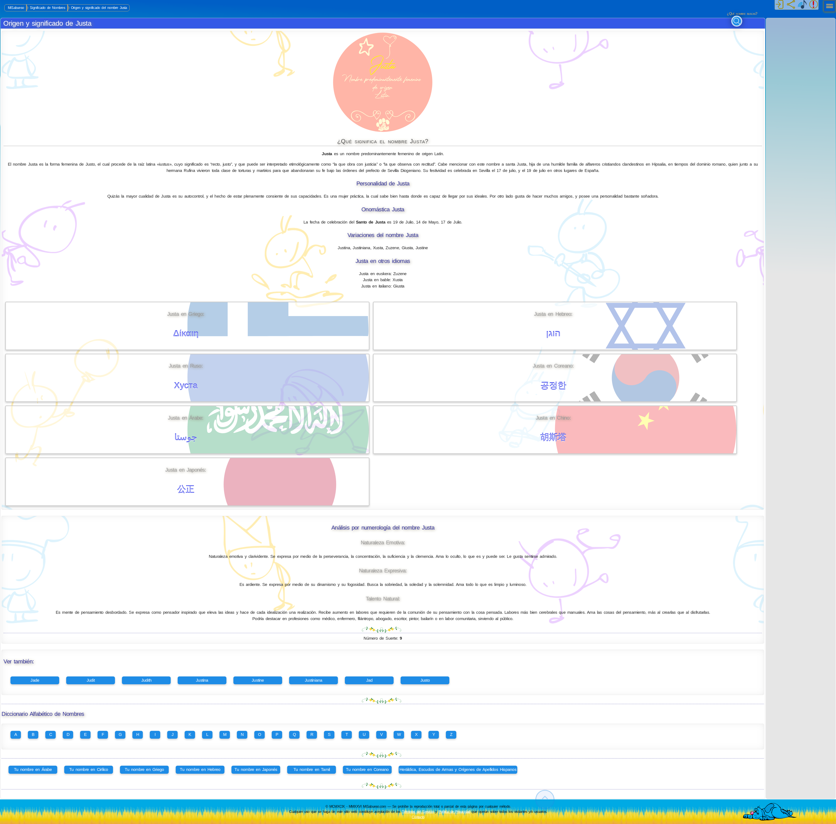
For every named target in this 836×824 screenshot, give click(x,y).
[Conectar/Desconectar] (779, 5)
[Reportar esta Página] (813, 5)
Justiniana (313, 680)
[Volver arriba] (545, 799)
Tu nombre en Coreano (367, 769)
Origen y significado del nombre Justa (99, 8)
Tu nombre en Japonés (255, 769)
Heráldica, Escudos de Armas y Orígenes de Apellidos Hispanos (457, 769)
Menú (828, 7)
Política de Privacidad (454, 812)
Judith (146, 680)
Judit (91, 680)
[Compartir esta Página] (791, 5)
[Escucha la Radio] (802, 5)
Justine (258, 680)
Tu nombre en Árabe (33, 769)
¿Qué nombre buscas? (742, 13)
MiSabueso (16, 8)
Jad (369, 680)
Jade (34, 680)
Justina (202, 680)
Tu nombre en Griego (144, 769)
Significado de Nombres (47, 8)
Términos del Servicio (418, 812)
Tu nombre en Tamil (311, 769)
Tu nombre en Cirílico (88, 769)
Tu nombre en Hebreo (200, 769)
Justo (425, 680)
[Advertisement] (800, 45)
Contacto (418, 817)
